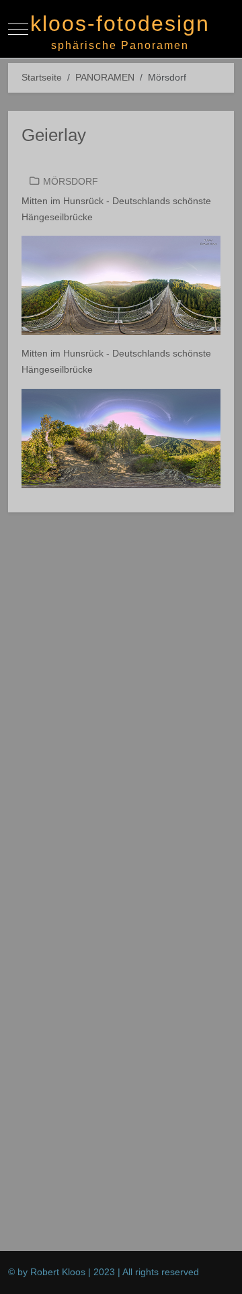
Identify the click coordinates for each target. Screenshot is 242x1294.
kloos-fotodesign (120, 23)
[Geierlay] (121, 284)
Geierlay (54, 135)
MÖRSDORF (70, 181)
